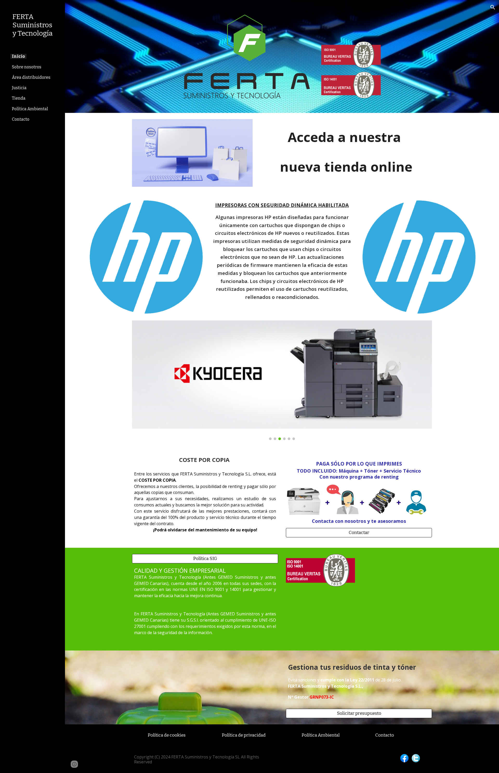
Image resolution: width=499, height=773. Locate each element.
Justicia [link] (19, 87)
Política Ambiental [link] (30, 108)
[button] (493, 7)
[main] (346, 148)
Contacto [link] (20, 119)
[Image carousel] (282, 380)
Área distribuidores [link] (31, 77)
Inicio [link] (18, 56)
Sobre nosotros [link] (26, 67)
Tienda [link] (18, 98)
